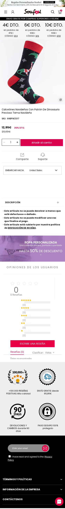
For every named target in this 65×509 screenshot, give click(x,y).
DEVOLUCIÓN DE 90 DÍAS (22, 227)
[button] (6, 12)
